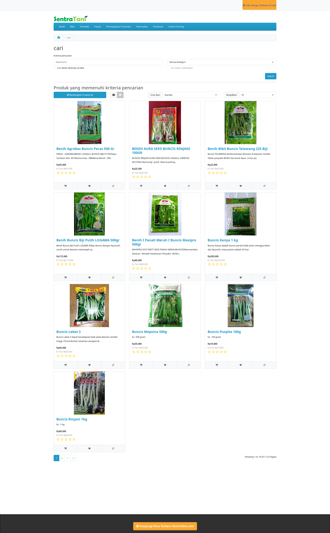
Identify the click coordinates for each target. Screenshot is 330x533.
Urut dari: (155, 94)
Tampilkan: (231, 94)
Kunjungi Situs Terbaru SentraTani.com (166, 526)
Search (270, 76)
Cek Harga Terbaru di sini (260, 5)
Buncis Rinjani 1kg (71, 419)
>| (73, 457)
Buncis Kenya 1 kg (223, 240)
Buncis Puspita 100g (224, 331)
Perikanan (158, 26)
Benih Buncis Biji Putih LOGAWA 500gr (88, 240)
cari (69, 37)
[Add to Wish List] (89, 185)
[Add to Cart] (66, 185)
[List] (113, 95)
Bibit (72, 26)
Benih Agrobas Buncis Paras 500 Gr (85, 148)
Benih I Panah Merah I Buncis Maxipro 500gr (164, 242)
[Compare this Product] (113, 185)
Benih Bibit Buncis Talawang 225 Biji (238, 148)
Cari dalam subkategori (181, 67)
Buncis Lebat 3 (68, 331)
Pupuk (97, 26)
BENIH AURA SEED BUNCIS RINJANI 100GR (161, 150)
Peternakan (142, 26)
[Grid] (120, 95)
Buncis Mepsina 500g (149, 331)
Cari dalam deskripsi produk (70, 67)
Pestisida (84, 26)
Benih (62, 26)
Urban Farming (176, 26)
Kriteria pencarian (63, 55)
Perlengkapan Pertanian (118, 26)
